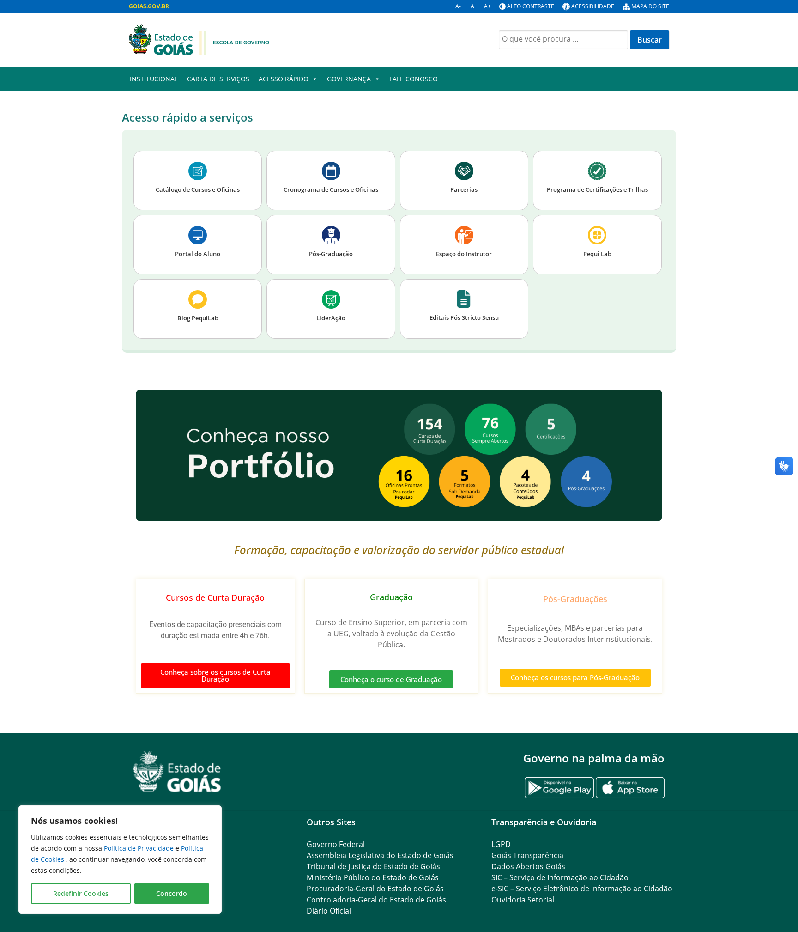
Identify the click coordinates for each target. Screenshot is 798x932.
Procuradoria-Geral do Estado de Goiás (375, 888)
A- (458, 6)
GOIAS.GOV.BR (149, 6)
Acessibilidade (592, 6)
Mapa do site (650, 6)
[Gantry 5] (177, 771)
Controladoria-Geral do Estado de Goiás (376, 900)
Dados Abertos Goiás (528, 866)
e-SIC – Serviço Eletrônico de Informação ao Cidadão (581, 888)
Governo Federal (336, 844)
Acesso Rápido (283, 78)
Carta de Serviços (218, 78)
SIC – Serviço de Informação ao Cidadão (560, 877)
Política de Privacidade (139, 848)
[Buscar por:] (564, 39)
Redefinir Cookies (81, 893)
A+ (487, 6)
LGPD (501, 844)
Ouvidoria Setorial (522, 900)
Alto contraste (530, 6)
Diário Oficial (329, 911)
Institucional (154, 78)
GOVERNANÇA (349, 78)
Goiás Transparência (527, 855)
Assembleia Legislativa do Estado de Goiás (380, 855)
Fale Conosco (413, 78)
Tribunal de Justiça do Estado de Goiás (373, 866)
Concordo (171, 893)
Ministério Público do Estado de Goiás (373, 877)
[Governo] (199, 39)
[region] (120, 859)
